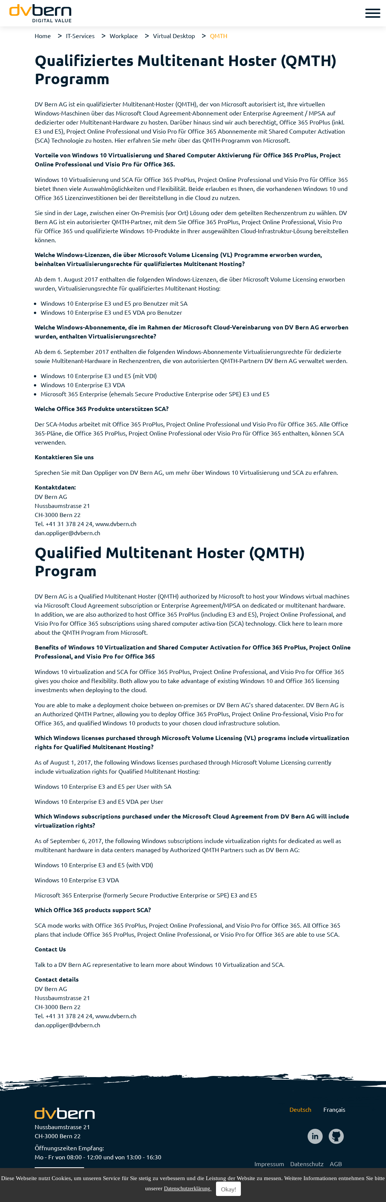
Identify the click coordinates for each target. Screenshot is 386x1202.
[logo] (40, 13)
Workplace (124, 35)
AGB (336, 1163)
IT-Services (80, 35)
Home (43, 35)
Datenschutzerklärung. (187, 1188)
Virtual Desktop (174, 35)
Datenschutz (307, 1163)
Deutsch (300, 1109)
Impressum (269, 1163)
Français (334, 1109)
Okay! (228, 1189)
